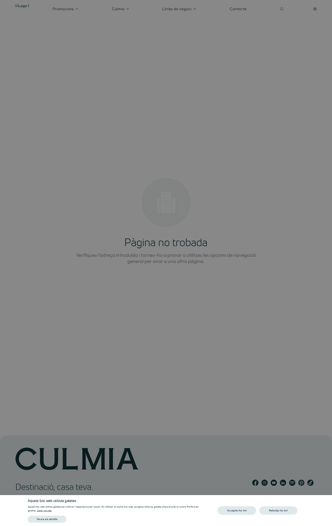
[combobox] (327, 500)
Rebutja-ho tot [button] (278, 510)
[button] (117, 518)
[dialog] (166, 510)
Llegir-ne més (44, 510)
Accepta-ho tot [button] (237, 510)
